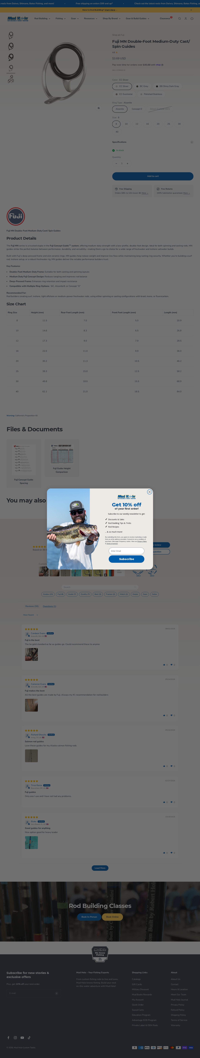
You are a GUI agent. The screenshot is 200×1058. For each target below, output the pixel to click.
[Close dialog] (149, 492)
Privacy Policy (142, 541)
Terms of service (112, 543)
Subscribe (126, 559)
